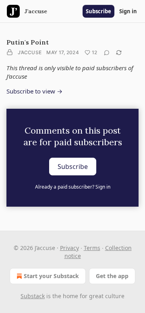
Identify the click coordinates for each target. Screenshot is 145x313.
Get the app (112, 276)
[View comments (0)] (107, 52)
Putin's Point (27, 42)
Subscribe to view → (34, 91)
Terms (92, 248)
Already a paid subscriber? (72, 186)
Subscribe (98, 11)
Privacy (69, 248)
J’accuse (29, 52)
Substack (33, 296)
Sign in (128, 11)
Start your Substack (51, 276)
